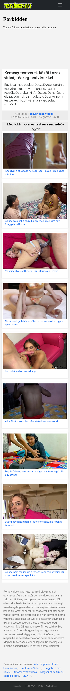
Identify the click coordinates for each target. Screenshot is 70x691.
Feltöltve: (16, 117)
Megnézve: (45, 117)
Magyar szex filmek (51, 672)
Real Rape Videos (31, 668)
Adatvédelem (51, 686)
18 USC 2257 (29, 686)
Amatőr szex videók (25, 672)
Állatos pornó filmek (46, 664)
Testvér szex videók (41, 113)
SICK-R (26, 675)
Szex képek (10, 668)
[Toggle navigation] (60, 4)
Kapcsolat (17, 686)
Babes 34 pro (11, 675)
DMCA (40, 686)
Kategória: (21, 113)
